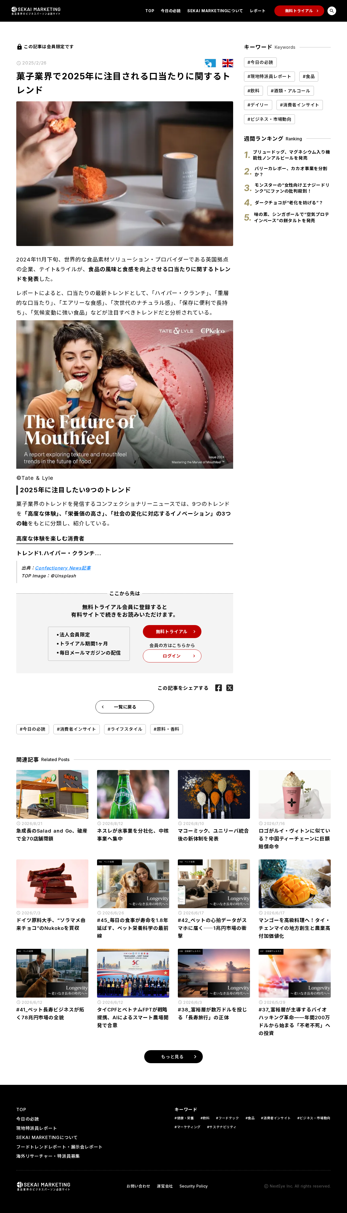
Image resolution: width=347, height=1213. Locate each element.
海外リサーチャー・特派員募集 (48, 1156)
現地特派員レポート (36, 1128)
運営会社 (165, 1186)
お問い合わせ (138, 1186)
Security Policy (193, 1186)
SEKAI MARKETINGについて (215, 10)
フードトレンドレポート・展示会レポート (59, 1147)
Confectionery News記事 (63, 568)
